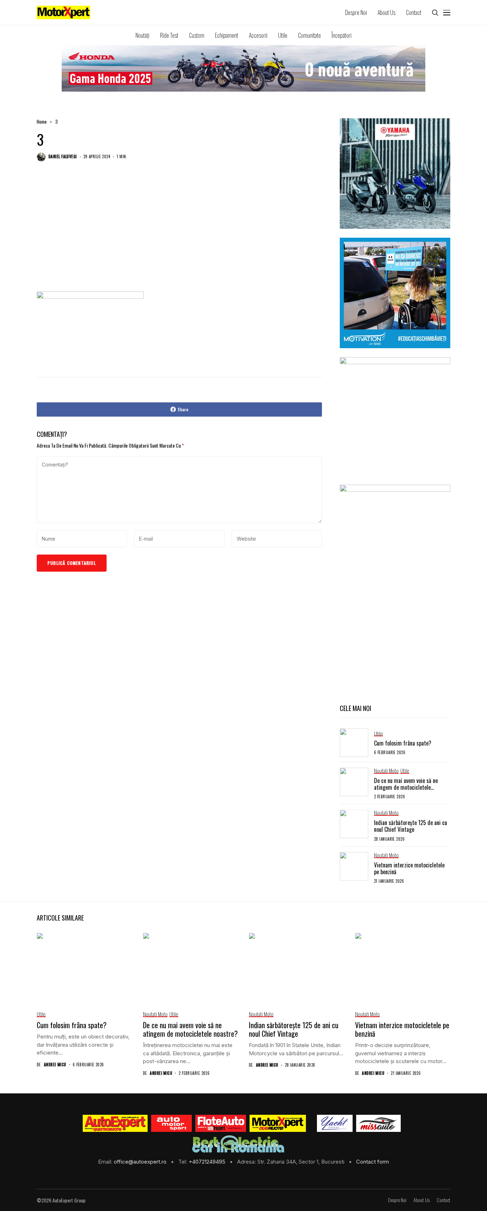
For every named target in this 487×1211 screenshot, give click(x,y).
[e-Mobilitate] (238, 1144)
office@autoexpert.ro (141, 1161)
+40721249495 (208, 1161)
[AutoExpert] (115, 1123)
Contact (443, 1200)
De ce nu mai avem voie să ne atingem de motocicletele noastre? (406, 787)
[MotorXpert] (278, 1123)
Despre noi (397, 1200)
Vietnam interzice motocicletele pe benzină (409, 868)
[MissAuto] (378, 1123)
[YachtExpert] (335, 1123)
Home (42, 121)
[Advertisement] (179, 233)
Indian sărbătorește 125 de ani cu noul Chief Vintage (410, 826)
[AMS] (171, 1123)
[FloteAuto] (220, 1123)
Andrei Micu (55, 1064)
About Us (422, 1200)
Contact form (372, 1161)
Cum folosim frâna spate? (402, 743)
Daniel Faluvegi (62, 156)
